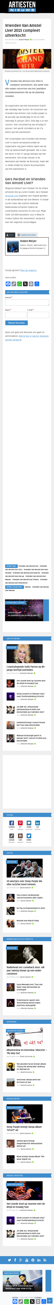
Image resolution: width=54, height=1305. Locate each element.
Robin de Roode (26, 1057)
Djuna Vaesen (25, 888)
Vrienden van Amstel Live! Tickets (25, 580)
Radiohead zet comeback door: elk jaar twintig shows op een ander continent (25, 970)
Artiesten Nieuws (14, 612)
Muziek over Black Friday (28, 921)
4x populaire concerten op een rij (23, 615)
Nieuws (28, 587)
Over (11, 235)
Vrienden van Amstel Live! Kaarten (26, 573)
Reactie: (8, 297)
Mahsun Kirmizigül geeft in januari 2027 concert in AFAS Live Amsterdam (31, 738)
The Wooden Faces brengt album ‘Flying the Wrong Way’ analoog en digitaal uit (31, 1066)
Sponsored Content (15, 603)
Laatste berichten (28, 235)
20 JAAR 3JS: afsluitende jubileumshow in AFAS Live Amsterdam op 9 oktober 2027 (30, 709)
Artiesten (11, 647)
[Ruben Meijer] (13, 252)
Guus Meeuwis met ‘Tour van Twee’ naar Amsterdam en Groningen (29, 987)
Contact (38, 1297)
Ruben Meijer (24, 40)
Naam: (8, 310)
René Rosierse (26, 1072)
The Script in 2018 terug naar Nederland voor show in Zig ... (19, 1287)
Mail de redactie (28, 270)
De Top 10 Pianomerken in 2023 (31, 908)
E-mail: (30, 310)
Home (15, 1297)
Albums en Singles (15, 1031)
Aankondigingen (14, 1108)
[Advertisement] (27, 456)
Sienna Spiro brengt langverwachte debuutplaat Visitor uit (29, 1143)
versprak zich (11, 196)
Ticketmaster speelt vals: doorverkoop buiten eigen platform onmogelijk (28, 1003)
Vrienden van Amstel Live (28, 566)
